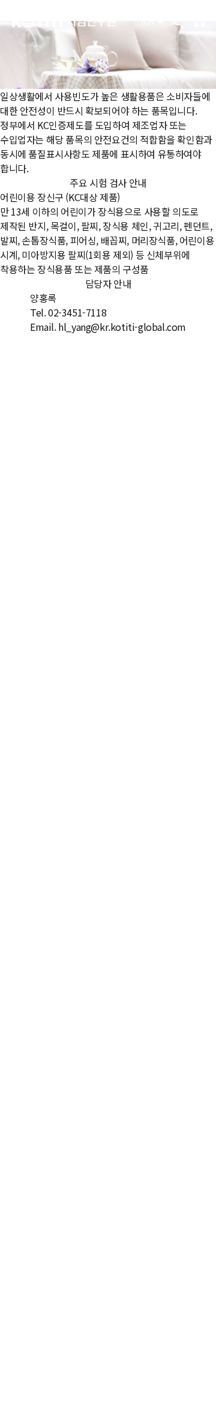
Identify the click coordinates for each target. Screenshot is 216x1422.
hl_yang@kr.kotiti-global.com (122, 326)
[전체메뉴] (200, 21)
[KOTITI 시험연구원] (64, 21)
